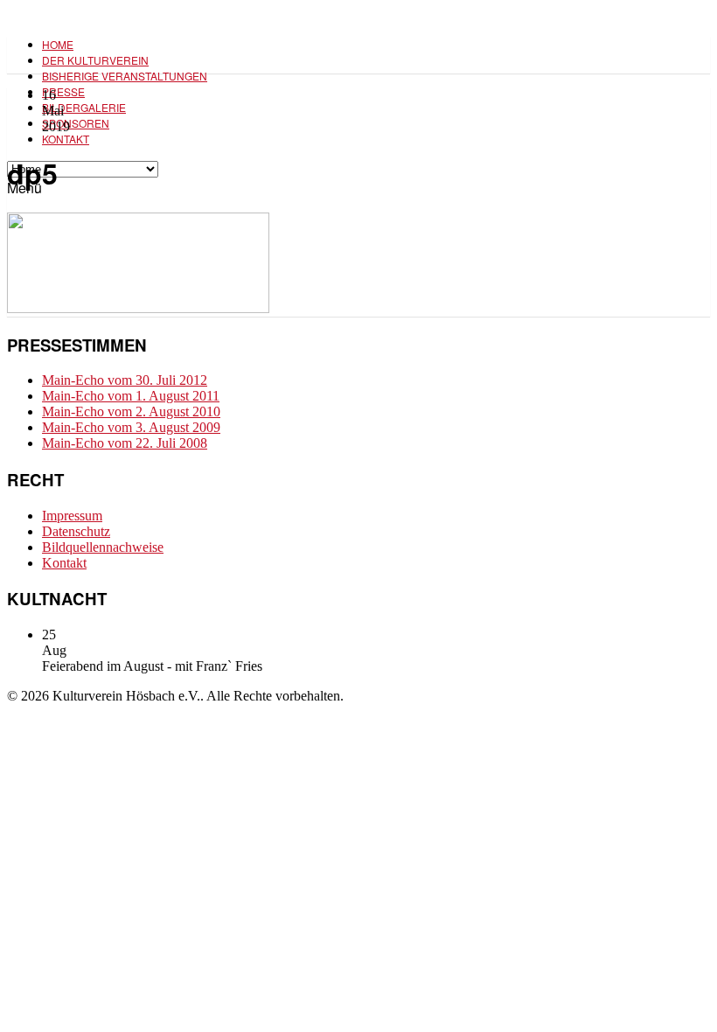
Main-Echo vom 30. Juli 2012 (124, 380)
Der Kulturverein (95, 59)
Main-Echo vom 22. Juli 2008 (124, 443)
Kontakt (65, 138)
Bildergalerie (84, 107)
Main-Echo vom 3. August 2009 (131, 427)
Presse (63, 91)
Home (57, 44)
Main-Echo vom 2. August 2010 (131, 411)
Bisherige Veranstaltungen (124, 75)
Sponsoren (75, 122)
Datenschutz (76, 531)
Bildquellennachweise (103, 547)
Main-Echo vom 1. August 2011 (130, 395)
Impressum (72, 515)
